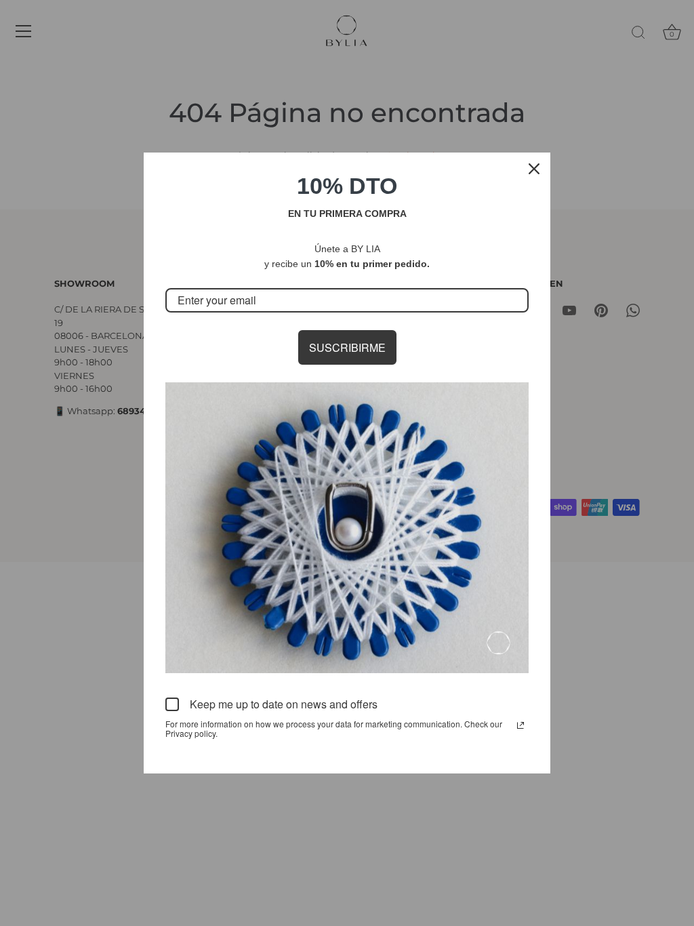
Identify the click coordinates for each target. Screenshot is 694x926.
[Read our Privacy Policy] (520, 725)
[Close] (534, 169)
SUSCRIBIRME (347, 347)
